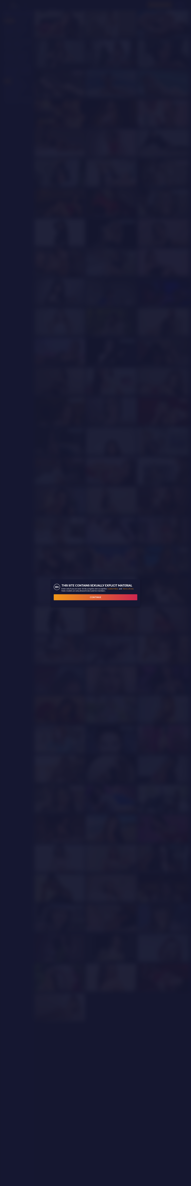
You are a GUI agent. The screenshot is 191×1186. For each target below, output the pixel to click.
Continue (95, 597)
